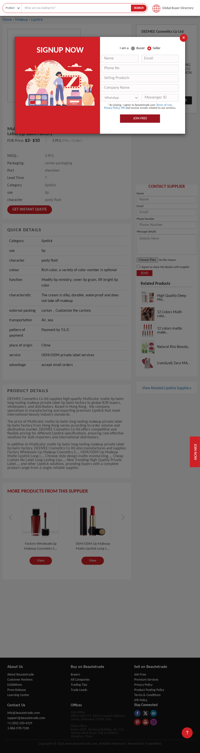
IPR (123, 108)
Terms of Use (164, 105)
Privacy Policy (112, 108)
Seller (156, 48)
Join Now (195, 451)
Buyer (140, 48)
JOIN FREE (140, 118)
